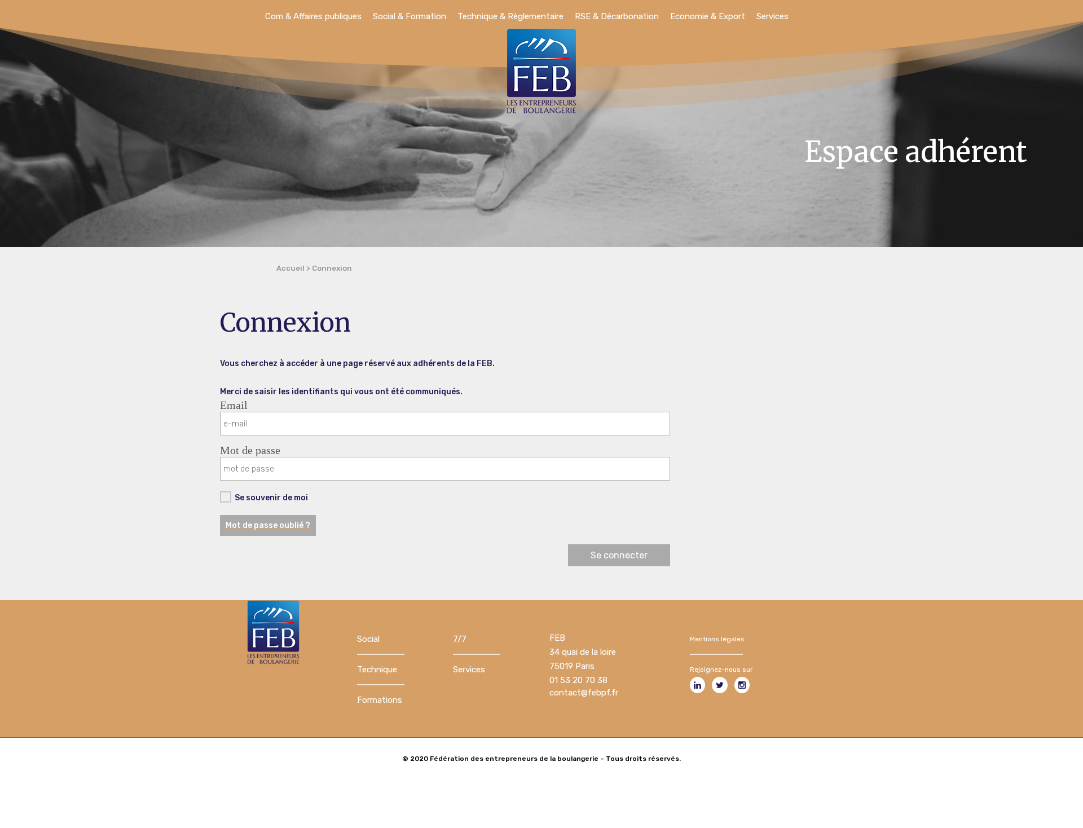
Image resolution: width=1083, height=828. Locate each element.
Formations (379, 700)
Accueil (290, 268)
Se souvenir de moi (271, 498)
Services (469, 669)
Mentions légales (717, 639)
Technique (377, 669)
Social (368, 639)
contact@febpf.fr (583, 693)
